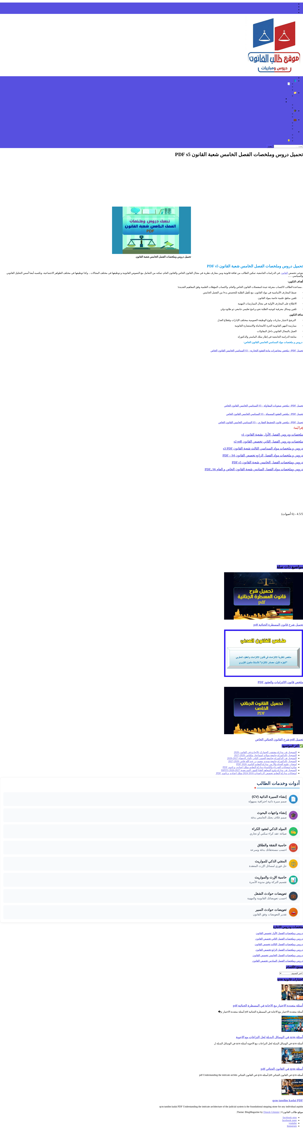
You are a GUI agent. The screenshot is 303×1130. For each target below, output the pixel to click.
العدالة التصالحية (275, 101)
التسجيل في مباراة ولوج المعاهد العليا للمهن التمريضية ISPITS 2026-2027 (259, 770)
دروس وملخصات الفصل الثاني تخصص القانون (279, 938)
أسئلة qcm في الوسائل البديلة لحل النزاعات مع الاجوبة (269, 1037)
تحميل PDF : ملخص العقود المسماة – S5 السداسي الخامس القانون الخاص (264, 414)
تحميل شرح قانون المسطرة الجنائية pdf (278, 624)
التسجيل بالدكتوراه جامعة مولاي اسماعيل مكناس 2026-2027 (265, 755)
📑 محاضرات (283, 83)
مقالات (286, 95)
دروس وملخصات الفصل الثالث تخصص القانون (279, 944)
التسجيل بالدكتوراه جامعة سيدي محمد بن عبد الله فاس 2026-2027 (262, 761)
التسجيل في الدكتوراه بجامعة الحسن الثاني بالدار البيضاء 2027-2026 (262, 758)
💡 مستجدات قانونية (279, 140)
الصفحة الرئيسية (288, 77)
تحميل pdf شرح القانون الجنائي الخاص (279, 739)
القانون (284, 273)
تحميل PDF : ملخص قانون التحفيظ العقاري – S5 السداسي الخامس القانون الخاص (260, 422)
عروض (286, 107)
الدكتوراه (285, 116)
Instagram (292, 12)
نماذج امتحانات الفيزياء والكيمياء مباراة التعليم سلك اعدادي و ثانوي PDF (260, 767)
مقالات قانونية (276, 98)
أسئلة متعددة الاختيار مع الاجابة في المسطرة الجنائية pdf (268, 1005)
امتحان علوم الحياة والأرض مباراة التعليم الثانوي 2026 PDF (266, 764)
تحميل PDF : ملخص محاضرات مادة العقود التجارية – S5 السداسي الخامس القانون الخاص (257, 350)
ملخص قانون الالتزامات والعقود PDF (280, 682)
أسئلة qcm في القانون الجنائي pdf (282, 1069)
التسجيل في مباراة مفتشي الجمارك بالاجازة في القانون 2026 (265, 752)
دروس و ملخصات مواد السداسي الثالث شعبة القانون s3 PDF (263, 448)
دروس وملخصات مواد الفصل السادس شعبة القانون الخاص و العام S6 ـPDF (254, 469)
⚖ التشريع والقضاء (287, 131)
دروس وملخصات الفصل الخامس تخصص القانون (277, 955)
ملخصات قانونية (282, 104)
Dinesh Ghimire (271, 1112)
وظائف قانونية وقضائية (278, 122)
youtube (293, 9)
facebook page (289, 6)
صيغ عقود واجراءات (280, 89)
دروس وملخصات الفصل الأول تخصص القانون (279, 933)
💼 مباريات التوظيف (286, 119)
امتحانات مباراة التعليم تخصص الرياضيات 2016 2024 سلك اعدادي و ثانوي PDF (256, 773)
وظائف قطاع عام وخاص (277, 125)
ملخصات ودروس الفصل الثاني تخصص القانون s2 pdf (268, 441)
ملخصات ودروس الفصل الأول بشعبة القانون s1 (272, 434)
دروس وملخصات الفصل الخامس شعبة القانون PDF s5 (267, 462)
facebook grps (290, 4)
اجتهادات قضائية (282, 137)
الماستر (286, 113)
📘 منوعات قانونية (287, 80)
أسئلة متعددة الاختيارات (278, 86)
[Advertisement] (151, 183)
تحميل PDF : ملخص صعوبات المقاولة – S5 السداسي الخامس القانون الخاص (263, 405)
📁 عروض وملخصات (286, 92)
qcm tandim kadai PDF (287, 1100)
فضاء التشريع (283, 134)
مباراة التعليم (283, 128)
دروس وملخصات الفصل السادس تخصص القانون (277, 961)
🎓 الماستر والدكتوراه (285, 110)
